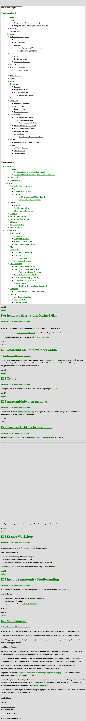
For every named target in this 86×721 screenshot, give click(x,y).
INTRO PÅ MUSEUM (29, 604)
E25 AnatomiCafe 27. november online (30, 350)
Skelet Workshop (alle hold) (25, 126)
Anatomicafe (19, 134)
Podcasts (13, 28)
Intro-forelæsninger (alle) (24, 120)
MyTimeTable (19, 151)
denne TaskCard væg (26, 412)
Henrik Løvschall (9, 321)
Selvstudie (14, 101)
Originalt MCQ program (28, 51)
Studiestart (14, 84)
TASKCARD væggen (51, 360)
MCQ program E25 (21, 42)
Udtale (12, 53)
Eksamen (13, 139)
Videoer (13, 73)
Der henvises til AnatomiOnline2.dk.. (29, 315)
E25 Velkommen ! (14, 621)
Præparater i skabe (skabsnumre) (27, 23)
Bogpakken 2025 (20, 89)
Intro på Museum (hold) (23, 95)
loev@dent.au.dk (41, 685)
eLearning (10, 34)
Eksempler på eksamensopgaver (26, 142)
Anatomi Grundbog (17, 67)
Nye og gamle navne (22, 62)
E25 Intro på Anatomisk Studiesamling (30, 579)
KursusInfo (10, 81)
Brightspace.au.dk (42, 337)
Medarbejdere (19, 153)
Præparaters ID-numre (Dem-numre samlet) (31, 26)
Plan (11, 98)
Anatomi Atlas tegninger (19, 70)
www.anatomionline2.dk (26, 333)
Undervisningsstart (21, 92)
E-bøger (13, 64)
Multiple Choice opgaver (19, 37)
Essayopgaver (19, 109)
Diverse (13, 145)
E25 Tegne (8, 378)
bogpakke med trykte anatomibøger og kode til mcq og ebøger (43, 673)
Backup (17, 45)
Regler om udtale (20, 59)
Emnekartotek (15, 31)
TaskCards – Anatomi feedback (31, 137)
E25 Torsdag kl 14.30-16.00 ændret (26, 427)
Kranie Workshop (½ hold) (24, 128)
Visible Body (14, 78)
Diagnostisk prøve (21, 112)
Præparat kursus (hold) (23, 131)
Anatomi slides (15, 76)
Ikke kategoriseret (23, 321)
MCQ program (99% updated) (30, 48)
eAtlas (12, 20)
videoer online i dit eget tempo (42, 437)
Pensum (17, 87)
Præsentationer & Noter (28, 123)
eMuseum (10, 17)
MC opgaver (19, 106)
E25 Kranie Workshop (17, 536)
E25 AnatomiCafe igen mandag (24, 401)
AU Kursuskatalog (21, 148)
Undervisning (15, 114)
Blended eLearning (21, 103)
